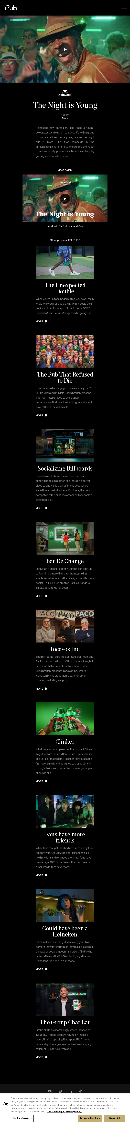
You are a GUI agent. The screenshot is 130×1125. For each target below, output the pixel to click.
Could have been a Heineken (65, 931)
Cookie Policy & (56, 1111)
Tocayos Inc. (65, 649)
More (39, 321)
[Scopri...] (65, 262)
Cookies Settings (22, 1118)
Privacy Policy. (74, 1111)
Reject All (114, 1118)
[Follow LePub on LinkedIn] (70, 1091)
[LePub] (12, 7)
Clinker (65, 741)
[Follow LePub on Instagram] (60, 1091)
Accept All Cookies (90, 1118)
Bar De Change (65, 561)
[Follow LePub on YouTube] (49, 1091)
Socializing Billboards (65, 468)
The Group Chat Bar (65, 1022)
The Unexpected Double (65, 288)
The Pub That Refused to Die (65, 377)
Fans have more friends (65, 837)
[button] (124, 8)
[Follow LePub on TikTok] (80, 1091)
